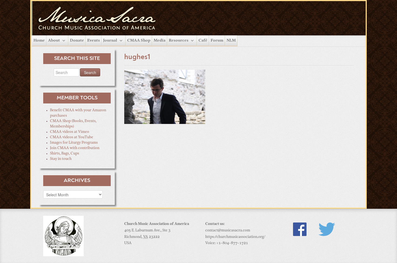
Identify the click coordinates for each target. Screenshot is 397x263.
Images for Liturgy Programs (74, 143)
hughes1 (137, 57)
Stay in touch (61, 159)
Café (202, 41)
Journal (110, 41)
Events (93, 41)
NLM (231, 41)
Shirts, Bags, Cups (64, 154)
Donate (77, 41)
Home (39, 41)
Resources (179, 41)
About (54, 41)
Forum (217, 41)
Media (160, 41)
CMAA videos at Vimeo (69, 132)
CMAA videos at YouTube (71, 137)
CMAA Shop (138, 41)
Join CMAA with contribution (74, 148)
